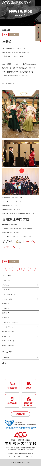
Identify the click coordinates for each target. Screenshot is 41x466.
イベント (6, 290)
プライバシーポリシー (15, 456)
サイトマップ (28, 456)
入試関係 (5, 308)
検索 (35, 368)
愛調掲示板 (20, 414)
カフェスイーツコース (10, 322)
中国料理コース (8, 331)
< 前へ (9, 269)
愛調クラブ (6, 336)
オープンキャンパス (9, 294)
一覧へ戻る (20, 269)
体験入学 (5, 304)
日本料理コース (8, 341)
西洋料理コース (8, 345)
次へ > (31, 269)
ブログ (5, 285)
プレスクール (7, 299)
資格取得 (5, 317)
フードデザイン (7, 327)
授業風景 (5, 313)
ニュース (6, 280)
